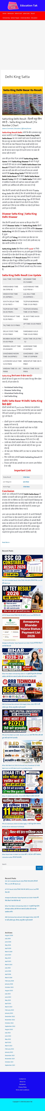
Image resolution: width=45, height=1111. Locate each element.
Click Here (26, 477)
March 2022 (8, 1046)
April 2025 (8, 961)
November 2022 (10, 1020)
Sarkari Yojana (15, 18)
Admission (10, 13)
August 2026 (9, 935)
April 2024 (8, 974)
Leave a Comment (7, 128)
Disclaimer (22, 1084)
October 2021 (9, 1062)
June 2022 (8, 1036)
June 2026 (8, 942)
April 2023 (8, 1003)
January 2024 (9, 984)
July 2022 (8, 1033)
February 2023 (9, 1010)
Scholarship (6, 18)
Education (34, 18)
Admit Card (18, 13)
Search (4, 864)
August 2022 (9, 1029)
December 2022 (10, 1016)
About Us (22, 1082)
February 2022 (9, 1049)
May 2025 (8, 958)
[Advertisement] (22, 44)
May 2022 (8, 1039)
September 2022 (10, 1026)
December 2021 (10, 1055)
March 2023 (8, 1007)
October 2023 (9, 987)
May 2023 (8, 1000)
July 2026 (8, 938)
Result (33, 13)
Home (4, 13)
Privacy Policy (22, 1087)
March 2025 (8, 964)
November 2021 (10, 1059)
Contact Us (22, 1079)
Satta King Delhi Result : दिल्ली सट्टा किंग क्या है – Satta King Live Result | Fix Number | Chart (22, 122)
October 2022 (9, 1023)
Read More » (6, 542)
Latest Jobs (26, 13)
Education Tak (28, 5)
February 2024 (9, 981)
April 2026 (8, 948)
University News (25, 18)
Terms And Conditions (22, 1090)
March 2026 (8, 952)
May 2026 (8, 945)
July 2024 (8, 968)
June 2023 (8, 997)
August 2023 (9, 990)
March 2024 (8, 977)
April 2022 (8, 1042)
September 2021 (10, 1065)
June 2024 (8, 971)
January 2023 (9, 1013)
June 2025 (8, 955)
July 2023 (8, 994)
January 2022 (9, 1052)
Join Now (26, 482)
